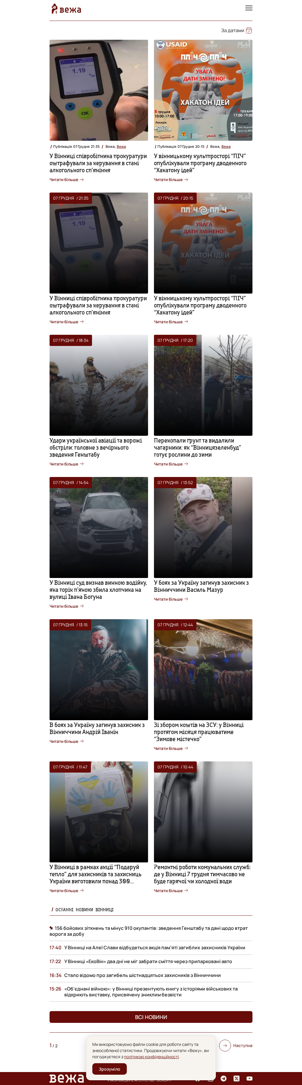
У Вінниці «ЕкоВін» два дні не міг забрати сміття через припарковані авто (148, 961)
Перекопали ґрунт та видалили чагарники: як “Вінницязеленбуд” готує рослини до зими (197, 447)
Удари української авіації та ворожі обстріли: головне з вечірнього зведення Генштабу (96, 447)
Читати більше (64, 179)
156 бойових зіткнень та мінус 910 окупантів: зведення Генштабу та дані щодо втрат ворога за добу (149, 931)
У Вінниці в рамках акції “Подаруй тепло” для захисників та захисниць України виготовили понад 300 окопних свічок (96, 877)
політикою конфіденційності (151, 1056)
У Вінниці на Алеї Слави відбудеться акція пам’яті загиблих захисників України (154, 947)
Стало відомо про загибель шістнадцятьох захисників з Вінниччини (142, 975)
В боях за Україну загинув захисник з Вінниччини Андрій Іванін (97, 728)
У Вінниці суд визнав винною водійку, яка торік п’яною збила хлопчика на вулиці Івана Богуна (98, 589)
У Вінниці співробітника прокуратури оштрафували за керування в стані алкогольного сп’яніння (98, 163)
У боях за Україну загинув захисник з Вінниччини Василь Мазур (201, 586)
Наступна (242, 1045)
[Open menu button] (248, 8)
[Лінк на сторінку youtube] (249, 1078)
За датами (232, 30)
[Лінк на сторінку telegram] (223, 1078)
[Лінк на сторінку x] (236, 1078)
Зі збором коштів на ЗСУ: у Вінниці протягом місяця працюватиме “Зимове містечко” (199, 732)
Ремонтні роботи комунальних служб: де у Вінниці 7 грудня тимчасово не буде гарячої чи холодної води (202, 874)
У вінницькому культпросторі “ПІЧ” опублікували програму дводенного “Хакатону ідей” (200, 163)
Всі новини (151, 1017)
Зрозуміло (109, 1069)
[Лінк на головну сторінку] (66, 8)
